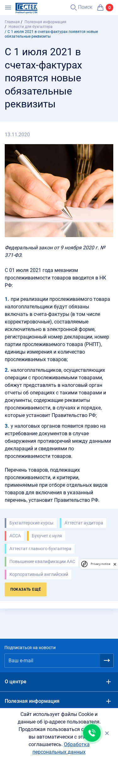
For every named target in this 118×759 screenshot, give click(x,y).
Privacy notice (100, 564)
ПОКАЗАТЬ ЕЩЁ (25, 589)
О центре (15, 682)
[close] (115, 564)
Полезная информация (32, 701)
